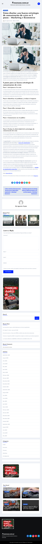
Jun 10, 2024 (7, 223)
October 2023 (5, 421)
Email (4, 257)
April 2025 (5, 369)
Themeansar (29, 542)
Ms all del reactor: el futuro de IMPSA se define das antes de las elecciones (18, 333)
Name (4, 251)
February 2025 (6, 375)
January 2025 (6, 378)
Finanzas (5, 450)
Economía (5, 447)
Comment (5, 235)
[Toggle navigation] (2, 3)
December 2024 (6, 381)
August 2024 (5, 392)
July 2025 (5, 360)
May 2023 (5, 435)
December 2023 (6, 415)
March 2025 (5, 372)
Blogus (24, 542)
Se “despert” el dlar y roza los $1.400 (10, 330)
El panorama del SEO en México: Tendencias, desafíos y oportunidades (33, 218)
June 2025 (5, 363)
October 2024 (5, 386)
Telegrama (35, 175)
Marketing (6, 10)
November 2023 (6, 418)
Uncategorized (6, 456)
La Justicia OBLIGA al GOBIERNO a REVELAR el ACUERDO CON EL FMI (17, 338)
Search (5, 314)
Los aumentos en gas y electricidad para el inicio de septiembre (16, 327)
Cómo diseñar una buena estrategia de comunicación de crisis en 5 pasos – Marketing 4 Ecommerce (21, 15)
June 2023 (5, 432)
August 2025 (5, 357)
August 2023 (5, 427)
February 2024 (6, 409)
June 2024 (5, 398)
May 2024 (5, 401)
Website (5, 262)
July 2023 (5, 430)
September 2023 (6, 424)
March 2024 (5, 406)
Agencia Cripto (9, 20)
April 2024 (5, 404)
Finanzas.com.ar (20, 3)
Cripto (4, 444)
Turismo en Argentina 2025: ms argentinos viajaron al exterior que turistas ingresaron (21, 335)
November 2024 (6, 383)
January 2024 (6, 412)
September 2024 (6, 389)
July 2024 (5, 395)
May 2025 (5, 366)
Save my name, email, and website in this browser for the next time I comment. (20, 268)
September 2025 (6, 355)
